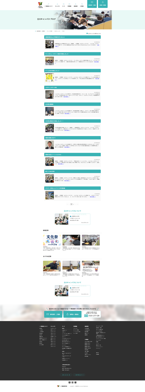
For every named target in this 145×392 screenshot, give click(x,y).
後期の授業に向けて (50, 138)
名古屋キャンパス (53, 336)
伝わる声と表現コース (65, 340)
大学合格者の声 (87, 329)
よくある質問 (41, 344)
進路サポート (87, 333)
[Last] (78, 204)
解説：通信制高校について (100, 336)
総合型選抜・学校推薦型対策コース (67, 349)
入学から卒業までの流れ (88, 341)
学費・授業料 (87, 351)
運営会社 (97, 352)
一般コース (63, 331)
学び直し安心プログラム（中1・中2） (66, 356)
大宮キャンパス (53, 334)
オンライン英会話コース (65, 343)
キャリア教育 (75, 333)
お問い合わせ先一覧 (66, 375)
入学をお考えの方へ (66, 364)
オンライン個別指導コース (66, 346)
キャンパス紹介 (49, 31)
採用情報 (97, 354)
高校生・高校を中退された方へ (67, 368)
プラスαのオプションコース (66, 338)
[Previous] (69, 204)
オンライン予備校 (76, 329)
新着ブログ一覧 (98, 345)
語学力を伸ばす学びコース (66, 341)
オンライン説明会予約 (99, 329)
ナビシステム (75, 328)
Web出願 (86, 352)
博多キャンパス (53, 338)
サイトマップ (98, 348)
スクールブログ (98, 340)
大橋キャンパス (53, 341)
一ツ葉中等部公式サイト (79, 375)
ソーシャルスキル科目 (76, 331)
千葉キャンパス (53, 333)
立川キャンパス (57, 31)
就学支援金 (86, 356)
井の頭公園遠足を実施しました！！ (54, 121)
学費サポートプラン (88, 354)
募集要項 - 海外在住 (88, 348)
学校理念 (40, 328)
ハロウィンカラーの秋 (51, 87)
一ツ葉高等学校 (63, 386)
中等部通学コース (64, 360)
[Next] (76, 204)
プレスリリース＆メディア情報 (101, 338)
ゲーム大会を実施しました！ (52, 70)
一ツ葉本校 (41, 329)
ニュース (97, 343)
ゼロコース (63, 336)
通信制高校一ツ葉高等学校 (40, 7)
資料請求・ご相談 (99, 327)
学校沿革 (40, 341)
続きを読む (66, 96)
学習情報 (75, 326)
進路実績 (86, 326)
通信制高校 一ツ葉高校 (41, 31)
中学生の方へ (64, 366)
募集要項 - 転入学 (87, 344)
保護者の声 (41, 336)
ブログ (63, 31)
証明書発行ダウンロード (43, 338)
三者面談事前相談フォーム (100, 335)
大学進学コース (64, 330)
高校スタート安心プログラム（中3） (66, 354)
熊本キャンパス (53, 344)
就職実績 (86, 334)
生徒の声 (40, 334)
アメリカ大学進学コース (65, 335)
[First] (67, 204)
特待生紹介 (41, 333)
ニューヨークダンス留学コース (67, 333)
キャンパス (53, 326)
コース (63, 326)
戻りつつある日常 (49, 171)
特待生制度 (86, 349)
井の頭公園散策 (49, 104)
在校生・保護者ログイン (43, 339)
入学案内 (86, 339)
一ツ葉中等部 (41, 331)
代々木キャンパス (53, 328)
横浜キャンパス (53, 329)
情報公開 (40, 343)
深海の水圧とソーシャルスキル (53, 154)
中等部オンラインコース (65, 358)
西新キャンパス (53, 339)
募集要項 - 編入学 (87, 346)
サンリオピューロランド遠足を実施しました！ (57, 54)
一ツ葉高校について (43, 326)
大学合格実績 (87, 328)
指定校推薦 (86, 331)
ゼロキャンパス (53, 346)
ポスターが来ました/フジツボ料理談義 (55, 188)
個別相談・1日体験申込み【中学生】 (100, 333)
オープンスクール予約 (99, 326)
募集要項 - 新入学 (87, 343)
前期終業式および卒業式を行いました (55, 37)
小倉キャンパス (53, 343)
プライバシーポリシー (99, 346)
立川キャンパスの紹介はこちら (94, 33)
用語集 (97, 341)
